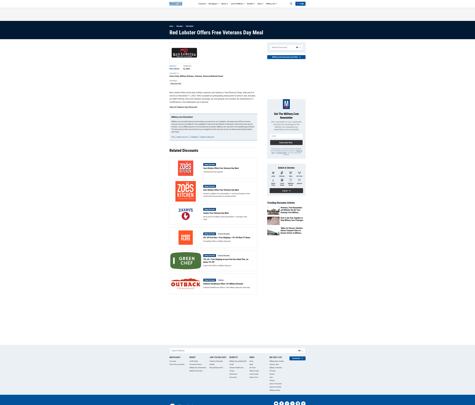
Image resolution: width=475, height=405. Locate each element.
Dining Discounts (176, 84)
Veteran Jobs (274, 364)
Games (272, 374)
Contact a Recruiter (216, 361)
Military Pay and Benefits (238, 361)
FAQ (173, 137)
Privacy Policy (282, 153)
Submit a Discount (207, 137)
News (260, 4)
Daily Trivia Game (276, 384)
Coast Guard (253, 374)
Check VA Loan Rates (177, 364)
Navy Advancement (216, 368)
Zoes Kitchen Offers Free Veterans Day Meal (221, 168)
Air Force (252, 368)
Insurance (202, 4)
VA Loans (172, 361)
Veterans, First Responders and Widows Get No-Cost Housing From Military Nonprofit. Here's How (291, 210)
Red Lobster (189, 26)
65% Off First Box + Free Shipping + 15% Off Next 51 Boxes (226, 237)
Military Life (270, 4)
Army (251, 361)
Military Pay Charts (196, 371)
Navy (251, 364)
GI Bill (231, 364)
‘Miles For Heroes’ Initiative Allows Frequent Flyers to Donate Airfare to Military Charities (292, 230)
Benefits (250, 4)
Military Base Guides (277, 361)
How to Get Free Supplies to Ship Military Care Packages (292, 219)
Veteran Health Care (236, 368)
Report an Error (183, 137)
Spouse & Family (275, 387)
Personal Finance (196, 364)
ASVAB (211, 364)
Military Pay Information (198, 368)
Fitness (272, 380)
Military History (275, 390)
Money (223, 4)
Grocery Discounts (224, 234)
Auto (271, 377)
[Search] (291, 4)
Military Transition (276, 368)
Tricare (231, 371)
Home (171, 26)
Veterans (221, 280)
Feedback (194, 137)
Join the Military (237, 4)
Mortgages (213, 4)
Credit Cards (194, 361)
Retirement (233, 374)
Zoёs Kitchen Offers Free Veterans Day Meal (221, 190)
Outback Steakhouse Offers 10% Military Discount (223, 284)
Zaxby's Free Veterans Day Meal (216, 213)
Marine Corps (254, 371)
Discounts (180, 26)
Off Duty (272, 371)
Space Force (253, 377)
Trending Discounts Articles (281, 203)
